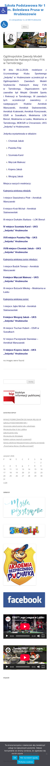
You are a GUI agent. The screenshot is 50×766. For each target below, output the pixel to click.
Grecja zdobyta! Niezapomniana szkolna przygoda (23, 442)
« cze (5, 482)
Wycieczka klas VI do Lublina (15, 429)
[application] (25, 626)
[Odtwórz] (7, 636)
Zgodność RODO (31, 753)
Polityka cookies (25, 762)
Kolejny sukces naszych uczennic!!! (17, 439)
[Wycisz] (38, 636)
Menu (25, 27)
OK (15, 758)
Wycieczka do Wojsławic (13, 436)
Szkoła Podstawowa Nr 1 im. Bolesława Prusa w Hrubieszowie (25, 9)
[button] (3, 10)
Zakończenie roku (10, 432)
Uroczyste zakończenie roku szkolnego (19, 426)
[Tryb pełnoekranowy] (43, 636)
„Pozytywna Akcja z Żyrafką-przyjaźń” (18, 446)
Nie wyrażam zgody (29, 758)
